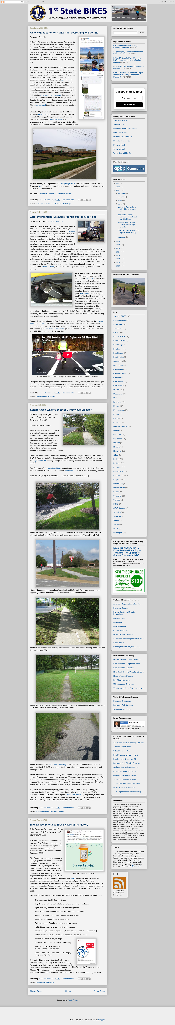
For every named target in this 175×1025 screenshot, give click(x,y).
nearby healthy (44, 114)
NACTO (116, 443)
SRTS (115, 504)
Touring (116, 520)
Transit (116, 524)
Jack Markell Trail (120, 120)
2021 (118, 190)
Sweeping (117, 516)
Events (116, 418)
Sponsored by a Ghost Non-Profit (126, 784)
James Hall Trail (119, 124)
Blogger (101, 1020)
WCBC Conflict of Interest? (124, 787)
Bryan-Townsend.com (54, 221)
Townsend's (69, 471)
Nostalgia (50, 982)
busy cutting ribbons (53, 468)
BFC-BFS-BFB (119, 337)
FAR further (84, 293)
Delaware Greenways (122, 701)
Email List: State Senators (123, 668)
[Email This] (79, 200)
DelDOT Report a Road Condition (127, 660)
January (121, 237)
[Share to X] (84, 200)
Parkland (58, 203)
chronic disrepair (55, 119)
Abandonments (42, 811)
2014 (118, 262)
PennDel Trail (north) (121, 141)
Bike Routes (118, 353)
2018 (118, 248)
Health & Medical (120, 426)
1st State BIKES (119, 316)
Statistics (51, 396)
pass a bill (90, 278)
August (121, 197)
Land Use (50, 203)
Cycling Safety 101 (120, 630)
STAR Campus (119, 508)
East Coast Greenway (57, 765)
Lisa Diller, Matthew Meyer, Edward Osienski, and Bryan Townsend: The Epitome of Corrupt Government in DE (127, 551)
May (120, 200)
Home (68, 991)
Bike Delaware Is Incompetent (125, 755)
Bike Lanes (117, 349)
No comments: (69, 200)
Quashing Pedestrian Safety (124, 775)
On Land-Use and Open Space (125, 767)
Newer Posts (36, 991)
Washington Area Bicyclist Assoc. (126, 647)
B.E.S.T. (116, 333)
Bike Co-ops (118, 345)
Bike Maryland (119, 618)
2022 (118, 187)
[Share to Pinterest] (89, 200)
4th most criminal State (55, 329)
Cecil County (118, 365)
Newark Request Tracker (123, 676)
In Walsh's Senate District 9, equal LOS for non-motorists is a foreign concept (127, 60)
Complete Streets (120, 373)
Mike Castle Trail (120, 133)
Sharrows (117, 496)
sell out (42, 186)
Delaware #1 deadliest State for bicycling (54, 194)
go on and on (40, 461)
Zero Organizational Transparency (127, 792)
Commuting (118, 369)
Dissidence (41, 982)
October (121, 193)
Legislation (117, 439)
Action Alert (117, 324)
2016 (118, 255)
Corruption (41, 203)
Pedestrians (118, 471)
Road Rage (118, 484)
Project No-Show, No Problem (125, 771)
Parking (116, 459)
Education (117, 402)
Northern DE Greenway (122, 137)
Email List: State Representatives (126, 664)
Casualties (117, 361)
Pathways (67, 203)
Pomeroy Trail (119, 145)
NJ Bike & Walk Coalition (123, 634)
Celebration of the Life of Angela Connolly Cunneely (126, 46)
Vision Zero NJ (119, 643)
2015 (118, 259)
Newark (116, 447)
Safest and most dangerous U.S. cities (128, 639)
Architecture (118, 328)
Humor (116, 431)
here (72, 878)
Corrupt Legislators (67, 184)
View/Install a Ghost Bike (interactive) (128, 688)
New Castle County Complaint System (128, 672)
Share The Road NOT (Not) (124, 779)
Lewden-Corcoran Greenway (125, 128)
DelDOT (116, 390)
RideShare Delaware (121, 680)
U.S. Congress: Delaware (123, 684)
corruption (65, 80)
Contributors (118, 377)
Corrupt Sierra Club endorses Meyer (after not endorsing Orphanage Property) (128, 74)
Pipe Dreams (118, 475)
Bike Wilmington (119, 626)
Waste (115, 528)
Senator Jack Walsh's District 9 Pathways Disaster (61, 409)
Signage (116, 500)
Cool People (118, 381)
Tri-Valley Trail (119, 149)
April (120, 204)
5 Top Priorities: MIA (121, 751)
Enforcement (42, 396)
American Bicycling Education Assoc (127, 604)
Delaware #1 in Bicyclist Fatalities (126, 763)
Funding (116, 422)
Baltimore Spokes (120, 608)
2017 (118, 252)
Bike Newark (118, 622)
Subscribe (129, 104)
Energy (116, 406)
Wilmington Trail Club (122, 709)
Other (115, 455)
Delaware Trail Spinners (123, 705)
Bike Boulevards (119, 341)
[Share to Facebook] (87, 200)
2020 (118, 241)
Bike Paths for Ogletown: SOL (125, 759)
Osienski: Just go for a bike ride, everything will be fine (64, 32)
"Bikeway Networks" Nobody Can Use (128, 743)
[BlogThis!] (82, 200)
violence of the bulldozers (50, 95)
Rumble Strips (119, 488)
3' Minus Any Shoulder (122, 747)
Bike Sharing (118, 357)
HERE (44, 266)
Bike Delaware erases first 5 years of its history (59, 824)
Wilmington (117, 533)
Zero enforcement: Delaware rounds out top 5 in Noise (63, 216)
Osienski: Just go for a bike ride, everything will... (127, 209)
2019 (118, 245)
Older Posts (99, 991)
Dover (115, 398)
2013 (118, 266)
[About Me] (136, 866)
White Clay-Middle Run (122, 153)
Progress (117, 479)
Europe (116, 414)
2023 (118, 183)
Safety (61, 811)
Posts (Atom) (73, 1000)
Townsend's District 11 (74, 795)
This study (70, 231)
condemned (41, 105)
